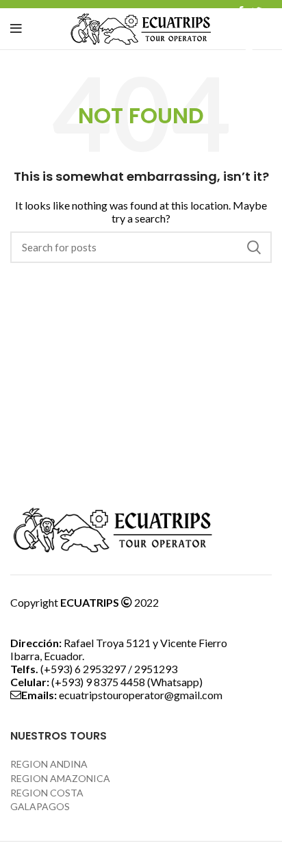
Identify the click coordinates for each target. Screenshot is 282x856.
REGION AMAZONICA (60, 778)
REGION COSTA (47, 792)
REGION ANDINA (49, 764)
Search (253, 247)
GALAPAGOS (40, 806)
